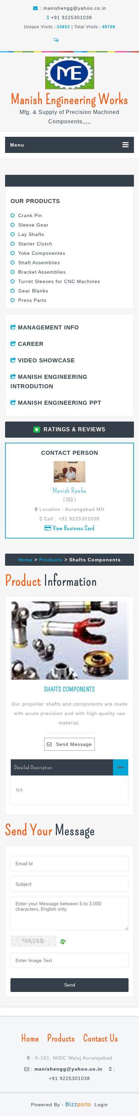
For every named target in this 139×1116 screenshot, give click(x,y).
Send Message (74, 744)
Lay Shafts (31, 234)
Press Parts (32, 300)
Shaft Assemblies (39, 262)
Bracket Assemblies (42, 272)
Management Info (48, 327)
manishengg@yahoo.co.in (74, 8)
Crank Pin (30, 215)
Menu (17, 145)
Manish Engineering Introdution (48, 382)
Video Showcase (46, 360)
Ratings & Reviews (75, 429)
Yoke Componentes (41, 253)
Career (31, 344)
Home (25, 559)
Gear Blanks (33, 290)
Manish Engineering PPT (59, 403)
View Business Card (73, 528)
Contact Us (100, 1038)
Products (51, 559)
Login (101, 1104)
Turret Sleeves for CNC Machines (59, 281)
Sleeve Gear (33, 225)
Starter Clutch (35, 243)
